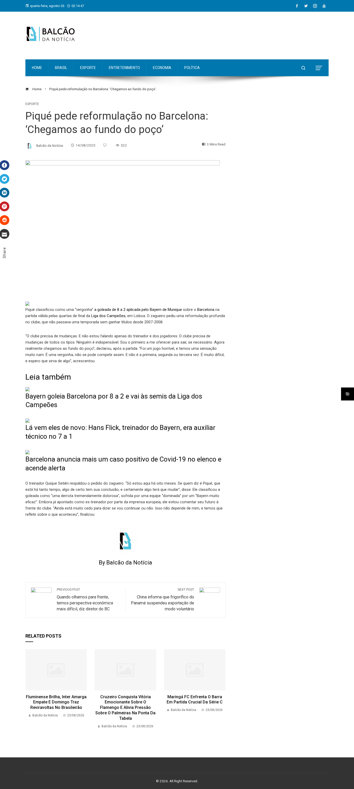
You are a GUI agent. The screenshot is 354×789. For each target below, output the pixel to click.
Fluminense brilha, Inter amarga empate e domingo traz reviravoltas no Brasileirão (56, 702)
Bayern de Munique (165, 309)
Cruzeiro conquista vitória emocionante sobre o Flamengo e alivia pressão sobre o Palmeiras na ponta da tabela (125, 707)
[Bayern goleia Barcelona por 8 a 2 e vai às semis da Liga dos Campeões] (27, 389)
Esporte (32, 104)
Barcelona (205, 309)
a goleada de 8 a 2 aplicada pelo (121, 309)
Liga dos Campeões (108, 315)
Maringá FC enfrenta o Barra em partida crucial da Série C (195, 699)
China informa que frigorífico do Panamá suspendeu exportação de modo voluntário (162, 599)
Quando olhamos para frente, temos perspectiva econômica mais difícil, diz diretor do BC (85, 599)
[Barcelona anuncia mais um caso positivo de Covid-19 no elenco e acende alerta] (27, 452)
